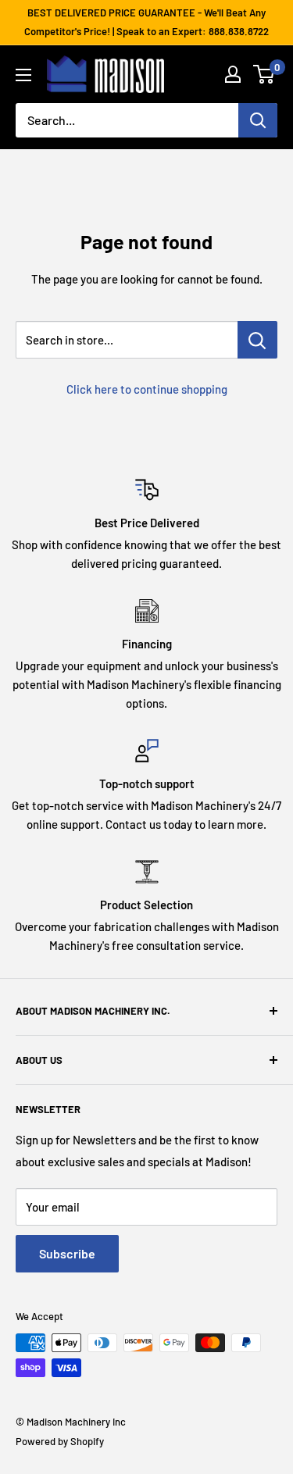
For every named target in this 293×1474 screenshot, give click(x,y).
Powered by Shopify (60, 1441)
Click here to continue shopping (146, 389)
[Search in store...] (257, 340)
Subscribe (67, 1253)
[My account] (233, 74)
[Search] (257, 120)
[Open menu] (23, 75)
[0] (264, 74)
